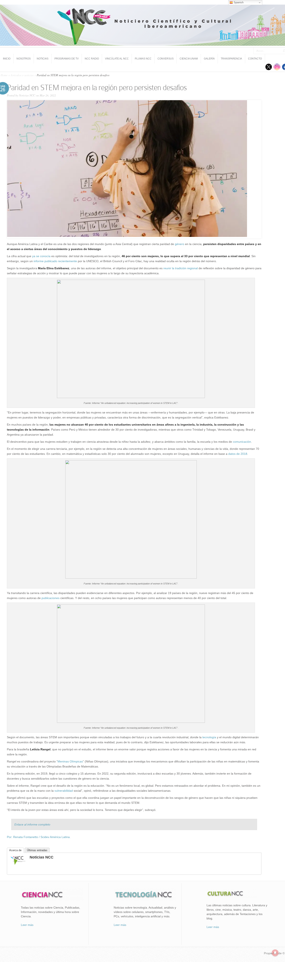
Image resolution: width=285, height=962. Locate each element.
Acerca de (15, 850)
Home (4, 75)
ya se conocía (41, 256)
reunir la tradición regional (180, 268)
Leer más (27, 925)
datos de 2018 (237, 453)
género (179, 244)
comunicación (242, 441)
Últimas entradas (37, 850)
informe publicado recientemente (55, 261)
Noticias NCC (27, 95)
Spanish (238, 2)
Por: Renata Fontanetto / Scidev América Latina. (39, 837)
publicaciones (50, 598)
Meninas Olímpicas (70, 761)
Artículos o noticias (22, 75)
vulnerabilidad (63, 790)
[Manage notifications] (275, 952)
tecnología (209, 737)
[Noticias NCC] (18, 864)
